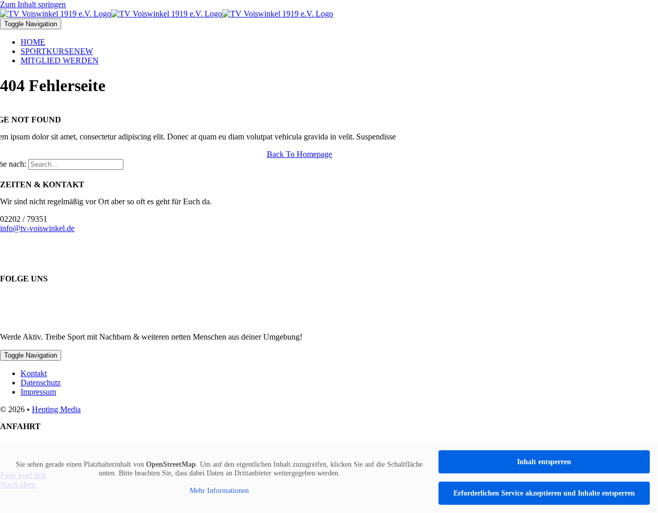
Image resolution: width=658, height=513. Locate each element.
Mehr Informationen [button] (219, 490)
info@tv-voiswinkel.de (37, 228)
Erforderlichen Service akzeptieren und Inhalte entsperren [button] (544, 493)
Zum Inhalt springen (33, 4)
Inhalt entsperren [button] (544, 462)
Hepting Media (56, 409)
